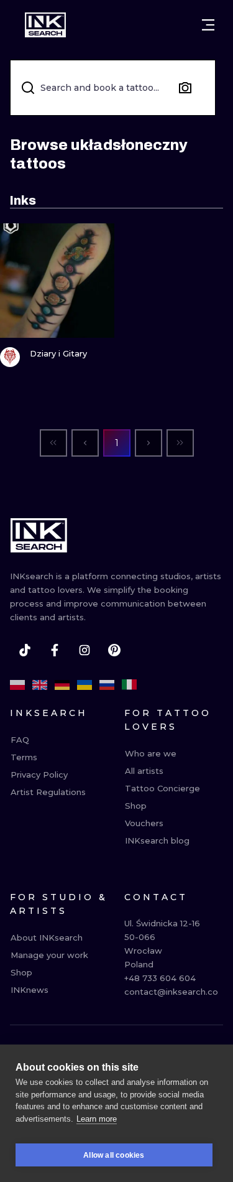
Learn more (96, 1119)
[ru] (106, 685)
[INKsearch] (45, 25)
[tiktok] (25, 650)
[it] (129, 685)
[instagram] (84, 650)
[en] (39, 685)
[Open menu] (208, 25)
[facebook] (55, 650)
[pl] (17, 685)
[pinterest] (114, 650)
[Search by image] (185, 88)
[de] (62, 685)
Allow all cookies (113, 1155)
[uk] (84, 685)
